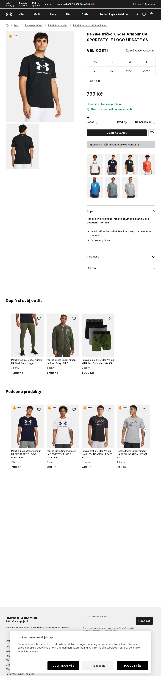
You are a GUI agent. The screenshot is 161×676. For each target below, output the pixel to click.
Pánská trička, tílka (57, 25)
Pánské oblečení (33, 25)
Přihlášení (137, 4)
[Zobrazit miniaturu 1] (22, 146)
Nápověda (62, 4)
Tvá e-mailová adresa (96, 616)
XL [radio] (95, 71)
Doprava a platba (23, 4)
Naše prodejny (10, 4)
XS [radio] (95, 61)
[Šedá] (130, 187)
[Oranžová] (147, 164)
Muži (16, 25)
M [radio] (129, 61)
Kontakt (48, 4)
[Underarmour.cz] (9, 14)
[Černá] (130, 164)
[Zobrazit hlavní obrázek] (40, 76)
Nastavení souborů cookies (20, 674)
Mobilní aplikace (36, 4)
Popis (90, 211)
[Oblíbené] (144, 14)
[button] (151, 132)
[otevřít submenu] (26, 14)
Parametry (93, 256)
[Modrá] (112, 164)
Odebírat (144, 620)
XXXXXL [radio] (95, 81)
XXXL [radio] (129, 71)
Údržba (91, 268)
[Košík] (151, 14)
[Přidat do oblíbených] (39, 318)
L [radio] (146, 61)
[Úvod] (7, 25)
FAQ (8, 669)
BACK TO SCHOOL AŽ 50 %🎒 (80, 4)
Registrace (150, 4)
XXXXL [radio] (146, 71)
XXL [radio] (112, 71)
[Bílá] (95, 164)
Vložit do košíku (116, 132)
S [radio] (112, 61)
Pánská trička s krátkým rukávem (90, 25)
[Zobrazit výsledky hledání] (137, 14)
